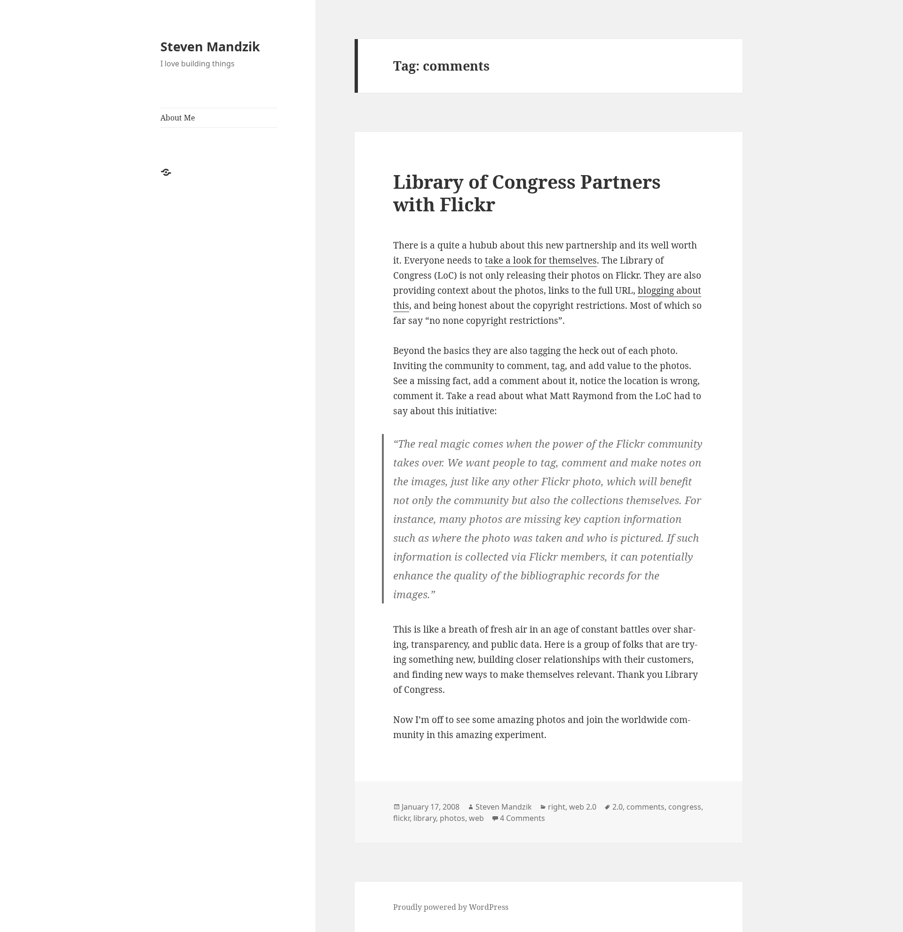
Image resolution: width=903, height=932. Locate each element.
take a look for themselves (541, 260)
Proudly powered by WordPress (450, 907)
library (424, 818)
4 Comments (522, 818)
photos (452, 818)
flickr (401, 818)
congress (684, 807)
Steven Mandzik (210, 46)
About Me (177, 117)
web (476, 818)
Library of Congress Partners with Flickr (527, 193)
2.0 (617, 807)
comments (645, 807)
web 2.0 (582, 807)
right (556, 807)
